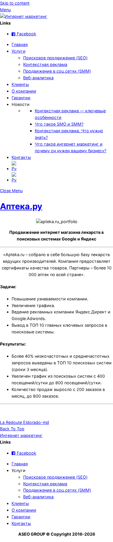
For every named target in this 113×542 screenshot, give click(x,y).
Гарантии (21, 97)
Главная (20, 44)
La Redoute (11, 422)
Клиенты (20, 84)
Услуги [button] (18, 470)
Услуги (18, 51)
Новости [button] (21, 104)
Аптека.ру (21, 206)
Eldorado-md (35, 422)
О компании (24, 91)
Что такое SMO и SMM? (59, 124)
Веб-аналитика (38, 77)
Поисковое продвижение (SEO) (55, 57)
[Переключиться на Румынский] (62, 177)
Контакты (21, 157)
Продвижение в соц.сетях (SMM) (57, 71)
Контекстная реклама (45, 64)
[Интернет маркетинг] (23, 16)
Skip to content (15, 3)
